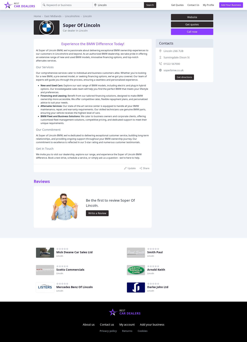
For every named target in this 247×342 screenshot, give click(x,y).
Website (192, 17)
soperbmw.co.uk (174, 70)
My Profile (208, 5)
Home (37, 16)
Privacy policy (108, 331)
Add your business (152, 324)
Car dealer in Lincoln (75, 30)
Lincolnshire (72, 16)
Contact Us (193, 5)
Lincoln (87, 16)
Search (150, 5)
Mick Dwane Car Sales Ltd (74, 252)
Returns (127, 331)
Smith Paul (155, 252)
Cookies (143, 331)
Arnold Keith (156, 270)
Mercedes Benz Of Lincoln (74, 287)
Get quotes (192, 24)
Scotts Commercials (70, 270)
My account (127, 324)
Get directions (184, 77)
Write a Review (97, 213)
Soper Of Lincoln (81, 25)
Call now (192, 31)
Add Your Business (231, 5)
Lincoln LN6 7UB (173, 51)
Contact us (107, 324)
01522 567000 (172, 63)
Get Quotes (177, 5)
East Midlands (52, 16)
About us (89, 324)
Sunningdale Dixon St (177, 57)
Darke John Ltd (157, 287)
